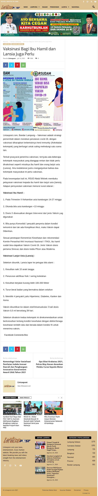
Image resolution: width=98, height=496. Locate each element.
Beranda (5, 41)
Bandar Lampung (16, 41)
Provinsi (70, 461)
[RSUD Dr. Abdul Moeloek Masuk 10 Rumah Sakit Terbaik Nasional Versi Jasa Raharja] (33, 408)
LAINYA (64, 7)
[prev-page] (58, 397)
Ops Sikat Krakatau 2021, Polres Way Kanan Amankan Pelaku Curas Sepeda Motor (49, 364)
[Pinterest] (17, 65)
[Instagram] (87, 2)
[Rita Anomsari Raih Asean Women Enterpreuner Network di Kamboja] (53, 408)
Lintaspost (12, 58)
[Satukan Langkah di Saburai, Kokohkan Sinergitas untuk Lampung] (40, 459)
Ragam (44, 7)
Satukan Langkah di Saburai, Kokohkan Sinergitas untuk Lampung (54, 459)
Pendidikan (54, 7)
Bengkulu (70, 453)
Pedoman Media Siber (49, 490)
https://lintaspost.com (24, 386)
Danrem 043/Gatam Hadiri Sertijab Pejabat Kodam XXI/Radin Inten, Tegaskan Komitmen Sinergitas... (55, 472)
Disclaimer (77, 490)
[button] (93, 7)
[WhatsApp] (23, 65)
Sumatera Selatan (74, 446)
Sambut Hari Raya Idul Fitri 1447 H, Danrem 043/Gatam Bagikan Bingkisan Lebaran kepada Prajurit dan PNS (12, 422)
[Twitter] (91, 2)
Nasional (75, 7)
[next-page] (61, 397)
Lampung (33, 7)
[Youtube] (95, 2)
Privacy (86, 490)
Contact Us (86, 493)
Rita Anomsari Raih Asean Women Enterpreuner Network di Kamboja (53, 420)
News (26, 7)
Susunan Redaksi (65, 490)
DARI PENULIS (24, 398)
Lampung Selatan (73, 442)
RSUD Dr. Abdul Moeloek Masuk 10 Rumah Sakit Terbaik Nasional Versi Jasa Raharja (32, 421)
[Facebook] (83, 2)
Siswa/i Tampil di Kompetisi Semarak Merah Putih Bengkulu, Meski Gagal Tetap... (54, 446)
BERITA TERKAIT (10, 398)
